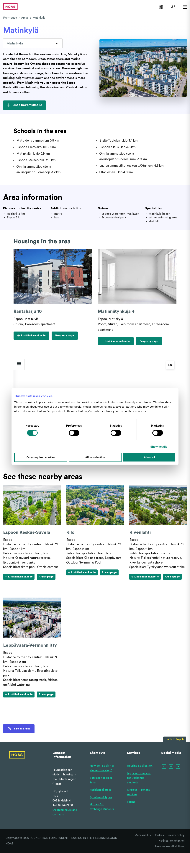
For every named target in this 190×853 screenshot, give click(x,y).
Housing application (140, 765)
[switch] (74, 433)
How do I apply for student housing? (102, 768)
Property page (64, 336)
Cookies (159, 835)
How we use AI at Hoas (169, 846)
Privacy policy (175, 835)
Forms (131, 802)
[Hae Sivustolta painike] (172, 6)
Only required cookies (41, 457)
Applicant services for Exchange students (138, 778)
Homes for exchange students (102, 807)
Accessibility (143, 835)
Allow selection (95, 457)
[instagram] (171, 766)
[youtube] (178, 766)
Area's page (46, 577)
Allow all (149, 457)
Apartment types (101, 797)
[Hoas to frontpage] (10, 6)
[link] (160, 6)
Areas (24, 17)
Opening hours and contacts (65, 812)
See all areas (22, 728)
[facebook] (164, 766)
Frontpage (10, 17)
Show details (158, 446)
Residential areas (100, 789)
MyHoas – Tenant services (138, 792)
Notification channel (171, 840)
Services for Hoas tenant (101, 780)
